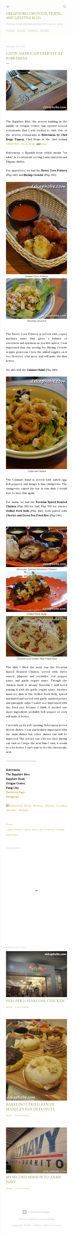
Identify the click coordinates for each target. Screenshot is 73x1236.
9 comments (22, 1007)
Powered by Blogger (39, 1211)
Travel (33, 30)
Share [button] (9, 824)
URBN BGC (13, 144)
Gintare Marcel (46, 1219)
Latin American (46, 829)
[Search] (65, 6)
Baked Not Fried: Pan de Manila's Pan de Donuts (30, 1106)
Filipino (27, 829)
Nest (24, 144)
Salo (43, 144)
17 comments (22, 1115)
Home (10, 30)
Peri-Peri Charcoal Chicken (35, 1000)
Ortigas (60, 829)
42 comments (22, 1188)
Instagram (12, 796)
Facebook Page (15, 792)
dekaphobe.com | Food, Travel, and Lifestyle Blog (34, 15)
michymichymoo (51, 1225)
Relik (32, 144)
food (34, 829)
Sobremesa (12, 834)
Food (21, 30)
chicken (18, 829)
